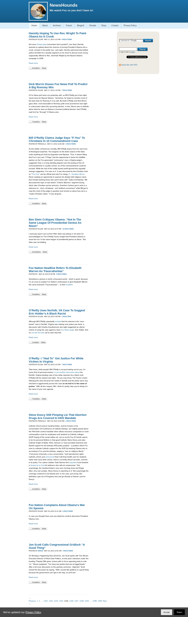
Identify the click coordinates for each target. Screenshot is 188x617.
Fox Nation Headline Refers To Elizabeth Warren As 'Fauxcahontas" (55, 269)
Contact (114, 25)
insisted (58, 321)
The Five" (36, 174)
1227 (76, 601)
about (77, 372)
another (62, 372)
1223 (56, 601)
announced (49, 457)
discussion (70, 372)
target (71, 330)
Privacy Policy (130, 25)
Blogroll (80, 25)
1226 (71, 601)
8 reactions (67, 39)
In (55, 372)
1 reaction (66, 316)
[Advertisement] (59, 74)
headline (69, 285)
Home (34, 25)
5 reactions (61, 274)
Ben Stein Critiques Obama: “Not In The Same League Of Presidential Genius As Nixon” (55, 223)
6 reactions (68, 511)
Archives (57, 25)
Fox (62, 330)
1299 (100, 601)
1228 (82, 601)
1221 (46, 601)
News (66, 330)
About (45, 25)
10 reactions (68, 229)
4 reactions (71, 144)
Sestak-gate (42, 44)
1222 (51, 601)
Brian (40, 551)
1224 (61, 601)
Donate (92, 25)
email (133, 52)
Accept (166, 612)
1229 (87, 601)
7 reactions (67, 90)
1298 (95, 601)
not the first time (38, 333)
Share (44, 68)
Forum (69, 25)
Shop (103, 25)
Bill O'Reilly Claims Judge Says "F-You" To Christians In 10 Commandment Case (57, 139)
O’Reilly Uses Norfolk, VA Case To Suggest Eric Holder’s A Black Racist (57, 312)
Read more (33, 63)
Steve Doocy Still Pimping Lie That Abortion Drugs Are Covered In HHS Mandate (57, 416)
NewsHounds (64, 5)
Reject (179, 612)
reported (72, 462)
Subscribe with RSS (129, 65)
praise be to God (38, 465)
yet (57, 372)
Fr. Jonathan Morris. (77, 174)
